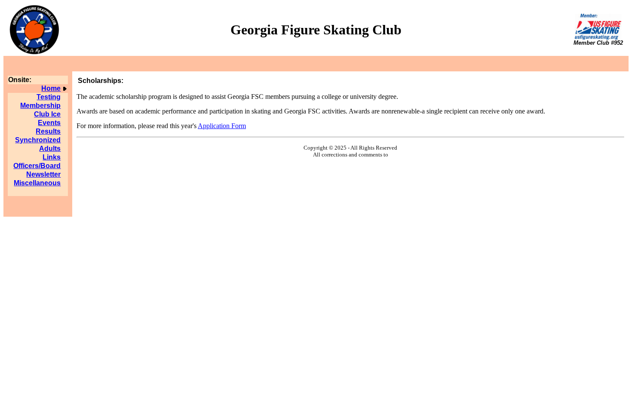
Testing (49, 97)
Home (51, 88)
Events (49, 122)
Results (48, 131)
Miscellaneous (37, 183)
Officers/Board (37, 165)
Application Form (222, 125)
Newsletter (43, 174)
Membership (40, 105)
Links (52, 157)
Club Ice (47, 114)
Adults (50, 148)
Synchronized (38, 140)
